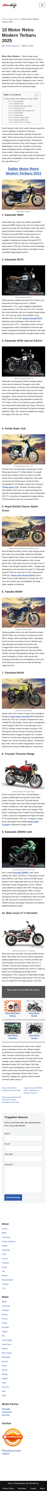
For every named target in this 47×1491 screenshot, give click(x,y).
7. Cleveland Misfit (17, 115)
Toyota (4, 1370)
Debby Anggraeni (12, 46)
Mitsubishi (6, 1357)
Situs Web (8, 1154)
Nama (7, 1134)
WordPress (34, 1483)
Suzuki (5, 1258)
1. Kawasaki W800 (17, 101)
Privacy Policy (8, 1488)
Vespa (4, 1267)
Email (7, 1144)
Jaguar (5, 1331)
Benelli (4, 1276)
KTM (4, 1254)
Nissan (5, 1361)
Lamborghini (7, 1340)
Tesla (4, 1366)
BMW (4, 1233)
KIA (3, 1336)
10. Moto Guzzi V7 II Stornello (22, 122)
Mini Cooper (7, 1353)
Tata (3, 1391)
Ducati (4, 1229)
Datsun (5, 1314)
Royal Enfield (7, 1280)
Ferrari (4, 1319)
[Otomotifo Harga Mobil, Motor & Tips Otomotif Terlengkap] (9, 5)
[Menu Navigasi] (42, 5)
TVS (4, 1288)
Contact (33, 1488)
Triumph (5, 1284)
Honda (4, 1246)
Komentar (9, 1164)
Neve (10, 1483)
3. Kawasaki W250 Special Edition (22, 106)
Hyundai (5, 1327)
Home (4, 19)
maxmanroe (7, 1412)
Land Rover (6, 1344)
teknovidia (6, 1409)
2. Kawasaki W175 (17, 103)
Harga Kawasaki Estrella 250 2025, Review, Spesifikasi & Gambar (11, 1099)
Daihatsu (5, 1310)
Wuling (4, 1374)
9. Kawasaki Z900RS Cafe (20, 120)
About (42, 1488)
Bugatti (5, 1378)
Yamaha (5, 1263)
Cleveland (6, 1237)
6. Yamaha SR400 (17, 113)
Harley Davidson (9, 1241)
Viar (3, 1271)
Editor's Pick (13, 19)
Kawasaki (6, 1250)
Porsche (5, 1387)
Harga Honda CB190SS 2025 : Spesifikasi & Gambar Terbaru (33, 1090)
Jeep (4, 1383)
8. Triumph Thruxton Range (20, 117)
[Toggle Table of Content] (35, 95)
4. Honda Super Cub (18, 108)
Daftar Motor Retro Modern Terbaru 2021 (21, 99)
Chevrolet (6, 1306)
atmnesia (5, 1415)
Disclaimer (22, 1488)
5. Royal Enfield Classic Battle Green (23, 110)
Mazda (5, 1349)
